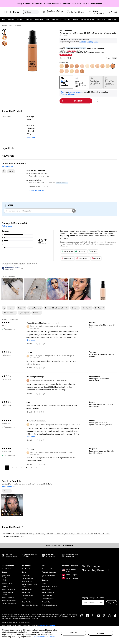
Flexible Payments (48, 599)
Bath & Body (56, 19)
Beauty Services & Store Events (29, 585)
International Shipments (49, 586)
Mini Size (67, 19)
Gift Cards (101, 19)
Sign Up (111, 603)
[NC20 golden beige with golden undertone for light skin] (107, 66)
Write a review (7, 226)
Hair (47, 19)
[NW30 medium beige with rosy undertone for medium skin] (76, 71)
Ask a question (77, 39)
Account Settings (27, 581)
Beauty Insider (26, 569)
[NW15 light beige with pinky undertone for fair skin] (66, 71)
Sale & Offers (112, 19)
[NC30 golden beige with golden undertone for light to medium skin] (71, 71)
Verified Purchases (35, 308)
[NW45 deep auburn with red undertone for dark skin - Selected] (112, 66)
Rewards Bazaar (27, 596)
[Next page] (36, 467)
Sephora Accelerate (8, 597)
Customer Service (47, 569)
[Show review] (12, 289)
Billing (44, 583)
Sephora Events (7, 583)
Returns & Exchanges (49, 572)
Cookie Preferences (44, 625)
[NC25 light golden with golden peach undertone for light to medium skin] (61, 66)
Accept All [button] (100, 633)
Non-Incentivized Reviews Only (55, 308)
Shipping (45, 580)
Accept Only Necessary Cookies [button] (73, 633)
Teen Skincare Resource (50, 605)
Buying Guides (46, 589)
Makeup (20, 19)
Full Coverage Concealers (54, 534)
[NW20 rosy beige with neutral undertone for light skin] (82, 66)
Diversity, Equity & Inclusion (7, 593)
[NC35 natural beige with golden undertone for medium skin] (92, 66)
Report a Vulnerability (9, 604)
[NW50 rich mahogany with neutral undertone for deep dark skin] (66, 66)
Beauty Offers (26, 592)
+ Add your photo (8, 486)
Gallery (24, 572)
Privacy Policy (6, 625)
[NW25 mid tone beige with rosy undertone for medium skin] (61, 71)
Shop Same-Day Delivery (30, 605)
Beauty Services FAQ (48, 592)
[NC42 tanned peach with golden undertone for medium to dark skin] (97, 66)
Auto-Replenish (27, 589)
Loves (24, 599)
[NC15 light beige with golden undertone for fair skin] (87, 66)
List (114, 58)
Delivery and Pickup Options (48, 576)
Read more (30, 340)
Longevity (90, 42)
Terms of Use (17, 625)
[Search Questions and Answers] (4, 171)
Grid (109, 58)
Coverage (82, 42)
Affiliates (4, 580)
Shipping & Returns (68, 94)
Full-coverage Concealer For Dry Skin (79, 534)
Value (96, 42)
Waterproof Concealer (102, 534)
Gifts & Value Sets (88, 19)
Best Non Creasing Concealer (13, 536)
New (3, 19)
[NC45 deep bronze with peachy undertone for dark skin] (102, 66)
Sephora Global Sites (8, 589)
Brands (76, 19)
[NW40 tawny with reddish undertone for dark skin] (76, 66)
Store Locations (47, 596)
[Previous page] (2, 467)
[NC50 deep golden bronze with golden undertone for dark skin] (82, 71)
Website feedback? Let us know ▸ (59, 545)
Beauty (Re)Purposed (9, 600)
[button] (93, 48)
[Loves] (110, 12)
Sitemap (35, 625)
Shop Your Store (27, 602)
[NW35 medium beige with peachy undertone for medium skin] (71, 66)
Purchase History (27, 578)
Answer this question (36, 190)
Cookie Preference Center (44, 636)
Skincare (29, 19)
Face (10, 25)
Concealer (18, 25)
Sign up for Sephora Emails (93, 598)
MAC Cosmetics (66, 31)
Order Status (26, 575)
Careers (4, 572)
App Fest (11, 19)
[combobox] (31, 12)
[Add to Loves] (96, 100)
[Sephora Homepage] (10, 12)
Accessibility (46, 602)
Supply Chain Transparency (6, 576)
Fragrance (39, 19)
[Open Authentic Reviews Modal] (22, 268)
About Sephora (6, 569)
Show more (30, 137)
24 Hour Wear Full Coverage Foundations (28, 534)
